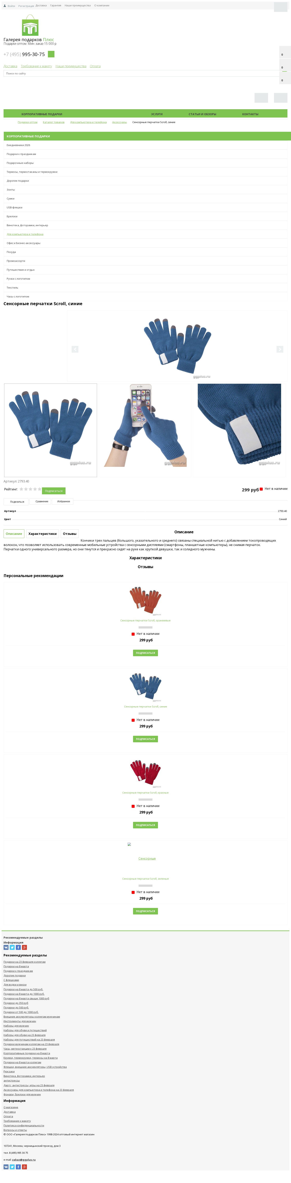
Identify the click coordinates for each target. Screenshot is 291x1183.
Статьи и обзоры (202, 114)
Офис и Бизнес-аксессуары (23, 243)
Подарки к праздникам (21, 154)
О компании (101, 5)
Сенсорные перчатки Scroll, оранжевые (145, 620)
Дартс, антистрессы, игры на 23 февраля (29, 1085)
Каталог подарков (106, 114)
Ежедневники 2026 (18, 145)
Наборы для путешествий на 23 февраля (29, 1039)
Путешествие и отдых (21, 270)
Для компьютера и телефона (25, 234)
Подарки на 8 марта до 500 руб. (23, 989)
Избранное (63, 501)
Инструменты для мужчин (20, 1021)
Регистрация (26, 6)
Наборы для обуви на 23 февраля (25, 1035)
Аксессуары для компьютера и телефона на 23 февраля (39, 1090)
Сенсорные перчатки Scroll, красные (145, 792)
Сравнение (41, 501)
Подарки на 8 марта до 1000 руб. (24, 994)
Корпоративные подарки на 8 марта (27, 1053)
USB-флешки (14, 207)
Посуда (11, 252)
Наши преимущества (78, 5)
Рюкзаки (9, 1071)
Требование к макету (36, 66)
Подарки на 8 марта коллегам (22, 1062)
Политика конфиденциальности (24, 1125)
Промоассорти (16, 261)
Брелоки (12, 216)
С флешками (11, 980)
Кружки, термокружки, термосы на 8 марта (31, 1058)
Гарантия (55, 5)
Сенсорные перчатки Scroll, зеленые (145, 878)
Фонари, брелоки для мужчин (22, 1094)
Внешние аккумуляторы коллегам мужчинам (32, 1016)
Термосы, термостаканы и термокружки (32, 172)
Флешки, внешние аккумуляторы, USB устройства (35, 1067)
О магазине (11, 1107)
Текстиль (12, 287)
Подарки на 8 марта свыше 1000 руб (26, 998)
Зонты (11, 189)
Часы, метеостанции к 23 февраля (25, 1048)
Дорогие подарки (18, 180)
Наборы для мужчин (16, 1025)
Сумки (10, 198)
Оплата (95, 66)
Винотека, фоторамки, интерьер (27, 225)
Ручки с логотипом (18, 278)
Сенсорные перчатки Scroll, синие (145, 706)
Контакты (250, 114)
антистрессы (12, 1080)
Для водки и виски (15, 984)
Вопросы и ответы (15, 1130)
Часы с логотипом (18, 296)
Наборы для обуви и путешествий (25, 1030)
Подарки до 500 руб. (16, 1007)
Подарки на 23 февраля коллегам (25, 962)
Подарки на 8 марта (16, 966)
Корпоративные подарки (42, 114)
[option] (177, 362)
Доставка (41, 5)
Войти (11, 6)
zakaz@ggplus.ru (24, 1159)
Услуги (157, 114)
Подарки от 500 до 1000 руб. (21, 1012)
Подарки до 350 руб (16, 1003)
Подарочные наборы (20, 163)
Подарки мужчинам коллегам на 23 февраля (31, 1044)
